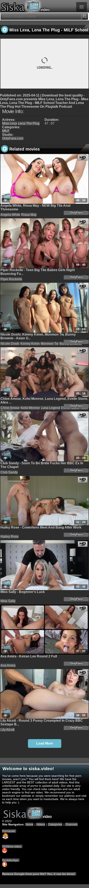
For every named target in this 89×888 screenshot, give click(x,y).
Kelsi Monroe (30, 408)
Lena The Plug (29, 123)
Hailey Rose (9, 536)
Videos (40, 824)
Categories (55, 824)
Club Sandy (9, 472)
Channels (71, 824)
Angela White (10, 214)
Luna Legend (50, 408)
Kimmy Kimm (30, 343)
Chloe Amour (10, 408)
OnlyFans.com (12, 138)
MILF (6, 131)
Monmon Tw (50, 343)
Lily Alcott (7, 729)
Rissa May (29, 214)
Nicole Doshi (9, 343)
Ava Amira (8, 665)
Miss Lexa (9, 123)
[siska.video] (44, 6)
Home (29, 824)
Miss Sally (8, 601)
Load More (44, 743)
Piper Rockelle (11, 279)
